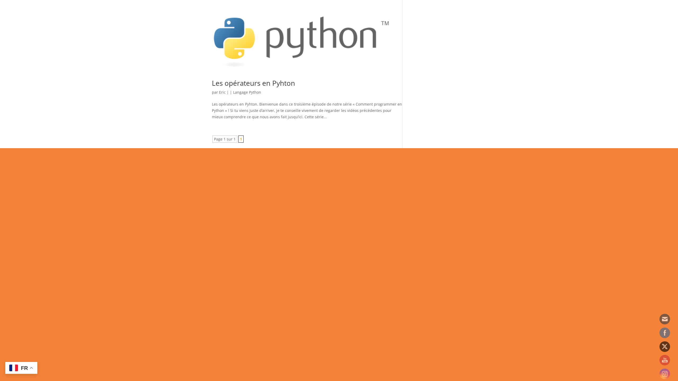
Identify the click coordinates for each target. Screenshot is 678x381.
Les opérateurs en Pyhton (253, 83)
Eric (222, 92)
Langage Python (247, 92)
